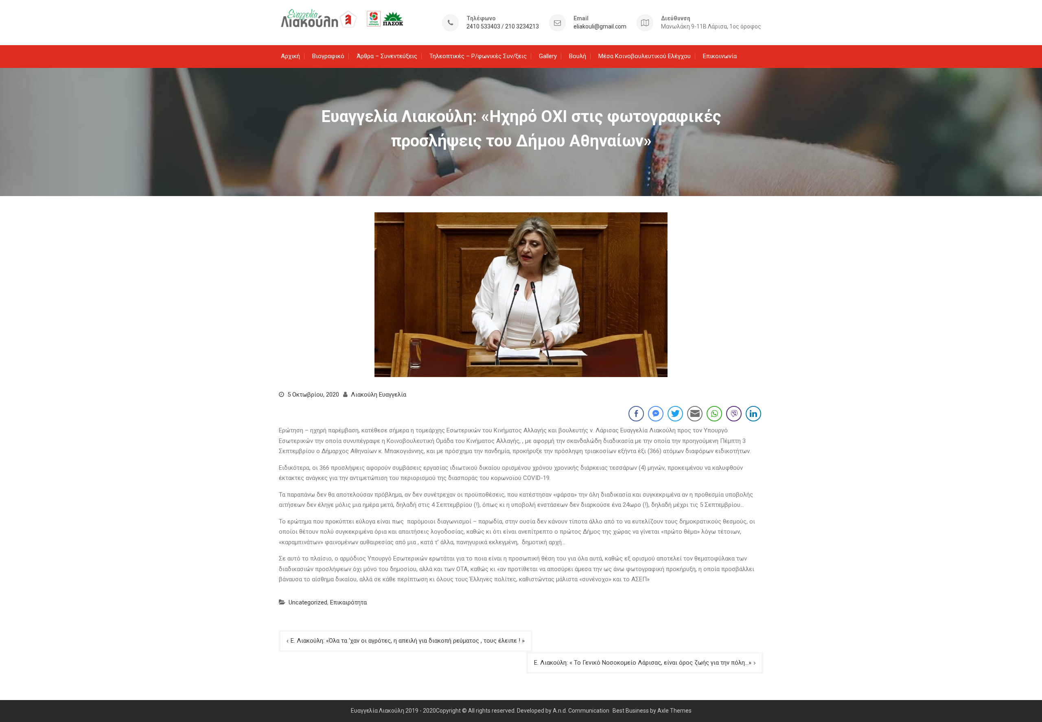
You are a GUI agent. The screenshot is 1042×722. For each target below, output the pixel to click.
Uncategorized (308, 602)
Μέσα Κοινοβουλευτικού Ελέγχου (644, 56)
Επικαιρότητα (348, 602)
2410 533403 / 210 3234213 (502, 26)
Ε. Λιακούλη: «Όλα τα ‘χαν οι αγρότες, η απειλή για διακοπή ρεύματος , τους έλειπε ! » (408, 640)
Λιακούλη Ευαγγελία (378, 394)
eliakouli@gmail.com (600, 26)
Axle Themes (674, 710)
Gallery (548, 56)
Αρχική (290, 56)
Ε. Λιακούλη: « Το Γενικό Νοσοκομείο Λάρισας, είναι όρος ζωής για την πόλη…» (642, 662)
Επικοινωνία (720, 56)
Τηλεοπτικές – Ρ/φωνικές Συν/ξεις (478, 56)
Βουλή (577, 56)
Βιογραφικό (328, 56)
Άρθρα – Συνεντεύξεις (387, 56)
